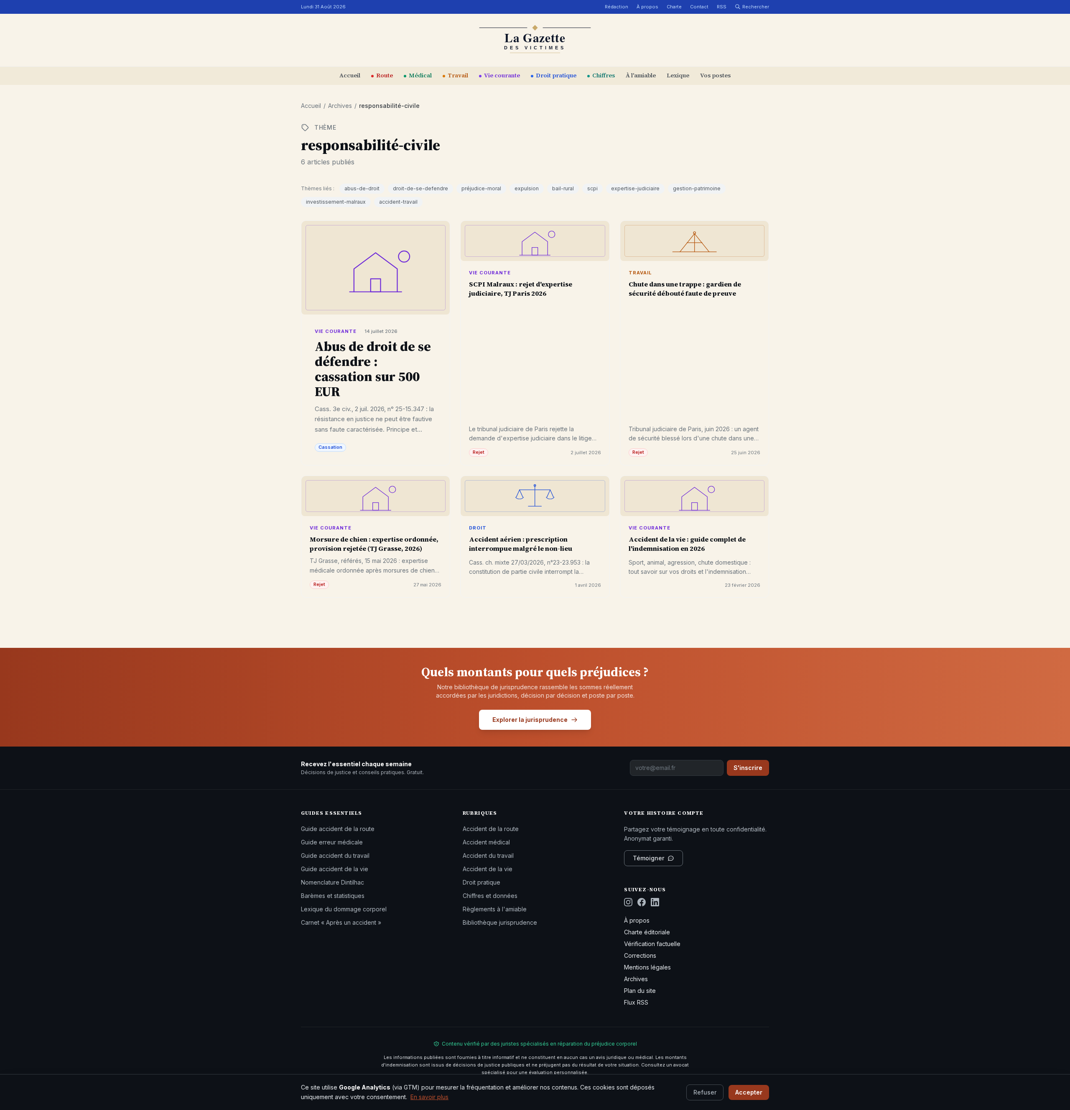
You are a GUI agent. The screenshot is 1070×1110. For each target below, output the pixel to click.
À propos (647, 7)
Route (384, 75)
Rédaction (616, 7)
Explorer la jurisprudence (530, 719)
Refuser (704, 1091)
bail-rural (563, 188)
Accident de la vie (487, 868)
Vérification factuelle (652, 943)
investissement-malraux (336, 202)
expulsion (527, 188)
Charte (674, 7)
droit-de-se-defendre (420, 188)
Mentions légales (647, 967)
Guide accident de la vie (334, 868)
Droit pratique (556, 75)
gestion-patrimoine (697, 188)
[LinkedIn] (655, 902)
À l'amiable (641, 75)
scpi (592, 188)
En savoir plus (429, 1096)
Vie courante (502, 75)
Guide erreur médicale (332, 842)
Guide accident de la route (337, 828)
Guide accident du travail (335, 855)
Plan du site (640, 990)
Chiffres (603, 75)
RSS (721, 7)
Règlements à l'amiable (495, 909)
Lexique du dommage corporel (344, 909)
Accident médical (486, 842)
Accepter (748, 1091)
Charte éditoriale (647, 932)
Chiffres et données (490, 895)
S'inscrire (748, 767)
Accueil (349, 75)
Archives (340, 105)
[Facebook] (641, 902)
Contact (699, 7)
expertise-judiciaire (635, 188)
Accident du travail (488, 855)
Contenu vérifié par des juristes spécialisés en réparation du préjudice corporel (539, 1044)
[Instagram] (628, 902)
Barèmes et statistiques (332, 895)
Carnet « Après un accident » (341, 922)
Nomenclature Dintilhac (332, 882)
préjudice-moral (481, 188)
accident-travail (398, 202)
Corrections (640, 955)
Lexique (678, 75)
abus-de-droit (362, 188)
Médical (420, 75)
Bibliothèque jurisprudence (500, 922)
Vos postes (715, 75)
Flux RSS (636, 1002)
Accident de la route (491, 828)
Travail (458, 75)
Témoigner (648, 858)
